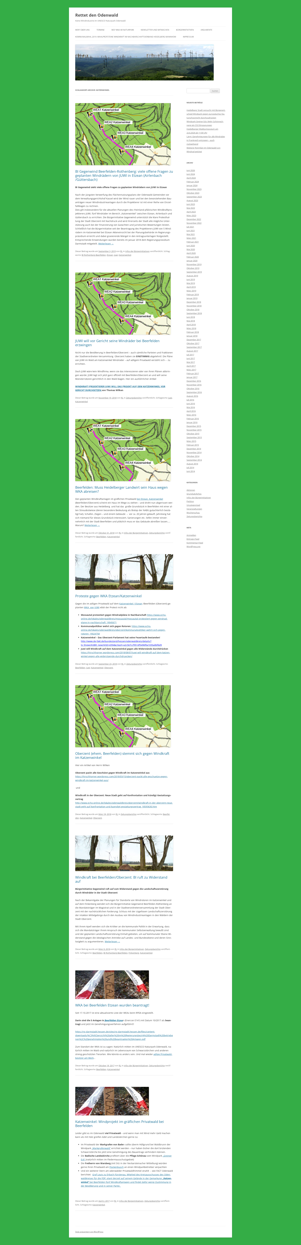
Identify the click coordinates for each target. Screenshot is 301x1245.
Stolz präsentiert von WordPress (89, 1231)
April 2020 (191, 253)
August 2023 (192, 200)
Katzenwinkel (125, 255)
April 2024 (191, 177)
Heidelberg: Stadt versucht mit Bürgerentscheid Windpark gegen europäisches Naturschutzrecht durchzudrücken (206, 114)
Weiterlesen (106, 243)
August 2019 (192, 275)
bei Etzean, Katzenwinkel (150, 498)
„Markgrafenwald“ (101, 1148)
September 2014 (194, 460)
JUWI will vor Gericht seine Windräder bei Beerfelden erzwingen (117, 342)
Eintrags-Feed (193, 539)
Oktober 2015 (193, 433)
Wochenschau (193, 512)
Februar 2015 (193, 445)
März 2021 (191, 238)
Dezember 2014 (194, 448)
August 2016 (192, 396)
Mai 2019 (191, 283)
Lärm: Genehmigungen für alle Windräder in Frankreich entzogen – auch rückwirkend (206, 140)
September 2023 (194, 196)
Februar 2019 (193, 294)
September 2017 (194, 347)
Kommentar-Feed (195, 542)
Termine (101, 30)
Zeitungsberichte (134, 397)
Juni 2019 (191, 279)
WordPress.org (193, 546)
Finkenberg (134, 952)
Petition (190, 501)
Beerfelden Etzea (113, 1020)
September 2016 (194, 392)
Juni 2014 (191, 471)
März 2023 (191, 215)
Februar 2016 (193, 418)
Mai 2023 (191, 208)
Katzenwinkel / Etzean (130, 603)
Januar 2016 (192, 422)
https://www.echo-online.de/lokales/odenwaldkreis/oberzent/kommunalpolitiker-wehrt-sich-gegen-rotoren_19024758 (123, 630)
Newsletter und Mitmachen (155, 30)
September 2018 (194, 313)
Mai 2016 (191, 407)
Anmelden (191, 535)
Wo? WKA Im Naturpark (122, 30)
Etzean (110, 255)
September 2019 (194, 272)
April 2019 (191, 287)
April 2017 (191, 366)
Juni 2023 (191, 204)
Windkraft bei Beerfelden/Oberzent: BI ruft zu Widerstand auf (121, 879)
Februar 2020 (193, 256)
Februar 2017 (193, 373)
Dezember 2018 (194, 302)
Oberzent (108, 667)
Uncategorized (193, 505)
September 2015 (194, 437)
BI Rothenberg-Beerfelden (94, 255)
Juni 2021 (191, 230)
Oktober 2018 (193, 309)
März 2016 (191, 414)
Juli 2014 (190, 467)
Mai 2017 (191, 362)
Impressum (188, 36)
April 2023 (191, 211)
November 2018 (194, 305)
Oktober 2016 (193, 388)
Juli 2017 (190, 354)
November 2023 (194, 189)
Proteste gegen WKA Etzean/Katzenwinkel (108, 596)
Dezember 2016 (194, 381)
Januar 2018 (192, 335)
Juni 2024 (191, 174)
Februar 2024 (193, 181)
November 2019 (194, 264)
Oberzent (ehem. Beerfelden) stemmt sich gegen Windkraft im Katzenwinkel (122, 755)
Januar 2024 (192, 185)
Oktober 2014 (193, 456)
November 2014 (194, 452)
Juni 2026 (191, 170)
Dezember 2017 (194, 339)
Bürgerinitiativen (185, 30)
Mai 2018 (191, 320)
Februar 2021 (193, 241)
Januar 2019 (192, 298)
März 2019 (191, 290)
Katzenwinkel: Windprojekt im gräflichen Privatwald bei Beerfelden (119, 1123)
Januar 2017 (192, 377)
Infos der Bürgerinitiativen (137, 251)
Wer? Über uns (82, 30)
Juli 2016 (190, 399)
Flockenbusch (116, 1167)
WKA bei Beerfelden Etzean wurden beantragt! (112, 1005)
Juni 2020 (191, 245)
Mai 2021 (191, 234)
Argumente (206, 30)
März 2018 (191, 328)
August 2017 (192, 350)
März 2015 (191, 441)
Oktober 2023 (193, 193)
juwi (116, 255)
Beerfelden (101, 536)
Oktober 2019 (193, 268)
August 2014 (192, 463)
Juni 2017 (191, 358)
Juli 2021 (190, 226)
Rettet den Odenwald (96, 15)
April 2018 (191, 324)
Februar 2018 (193, 332)
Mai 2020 (191, 249)
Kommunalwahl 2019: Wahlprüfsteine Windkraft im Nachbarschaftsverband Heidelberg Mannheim (125, 36)
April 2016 (191, 411)
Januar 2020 (192, 260)
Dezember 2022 (194, 219)
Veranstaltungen (194, 508)
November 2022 (194, 223)
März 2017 (191, 369)
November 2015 (194, 429)
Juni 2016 (191, 403)
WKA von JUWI (91, 607)
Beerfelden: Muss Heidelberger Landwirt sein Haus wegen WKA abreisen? (121, 489)
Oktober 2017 (193, 343)
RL (121, 251)
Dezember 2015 (194, 426)
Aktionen (191, 490)
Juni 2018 (191, 317)
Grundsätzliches (194, 493)
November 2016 (194, 384)
